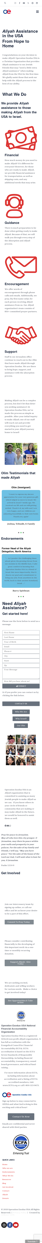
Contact (5, 1191)
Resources (6, 1179)
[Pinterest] (32, 3)
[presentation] (19, 532)
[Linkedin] (37, 3)
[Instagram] (15, 3)
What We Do (7, 1176)
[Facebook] (10, 1225)
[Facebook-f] (19, 3)
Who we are (7, 1168)
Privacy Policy (20, 1212)
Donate (5, 1198)
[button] (6, 825)
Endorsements (8, 1172)
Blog (4, 1183)
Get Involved (10, 873)
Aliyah (5, 1194)
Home (4, 1164)
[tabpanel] (21, 507)
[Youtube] (24, 3)
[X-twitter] (28, 3)
